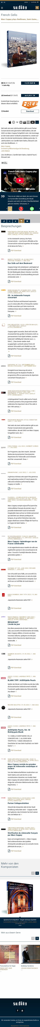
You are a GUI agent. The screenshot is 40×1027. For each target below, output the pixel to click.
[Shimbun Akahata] (3, 653)
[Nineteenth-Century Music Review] (3, 231)
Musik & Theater (14, 259)
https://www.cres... (15, 830)
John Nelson (5, 151)
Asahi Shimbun (13, 594)
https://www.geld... (15, 539)
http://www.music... (15, 395)
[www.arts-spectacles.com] (3, 759)
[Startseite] (20, 7)
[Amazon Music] (17, 122)
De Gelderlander (14, 536)
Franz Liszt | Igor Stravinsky (6, 969)
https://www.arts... (21, 762)
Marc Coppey (5, 146)
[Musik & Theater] (3, 259)
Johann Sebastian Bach (29, 968)
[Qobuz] (28, 122)
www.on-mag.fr (14, 290)
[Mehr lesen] (23, 246)
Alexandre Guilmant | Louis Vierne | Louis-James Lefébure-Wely (20, 922)
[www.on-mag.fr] (3, 290)
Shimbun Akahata (15, 654)
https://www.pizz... (15, 801)
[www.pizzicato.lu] (3, 798)
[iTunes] (21, 122)
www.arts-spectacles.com (18, 759)
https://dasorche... (15, 327)
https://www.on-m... (15, 293)
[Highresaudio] (25, 122)
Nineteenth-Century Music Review (21, 232)
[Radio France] (3, 617)
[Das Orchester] (3, 325)
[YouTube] (32, 122)
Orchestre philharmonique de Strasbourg (15, 148)
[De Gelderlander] (3, 536)
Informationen (24, 1026)
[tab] (4, 221)
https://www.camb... (26, 234)
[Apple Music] (10, 122)
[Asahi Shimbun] (3, 595)
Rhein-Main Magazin (15, 420)
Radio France (13, 617)
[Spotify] (14, 122)
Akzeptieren (15, 1026)
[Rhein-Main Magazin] (3, 419)
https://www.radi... (21, 619)
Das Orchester (14, 324)
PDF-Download (16, 250)
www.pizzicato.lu (15, 798)
